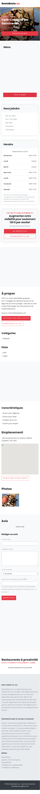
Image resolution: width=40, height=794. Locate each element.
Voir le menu (20, 94)
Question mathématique (11, 579)
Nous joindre (6, 762)
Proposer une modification (16, 318)
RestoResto (11, 3)
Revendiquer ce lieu (12, 323)
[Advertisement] (20, 267)
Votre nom (6, 539)
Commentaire (7, 549)
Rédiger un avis (20, 33)
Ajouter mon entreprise (11, 760)
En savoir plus (20, 231)
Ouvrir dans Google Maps (15, 478)
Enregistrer (9, 597)
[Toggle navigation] (37, 4)
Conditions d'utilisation (10, 767)
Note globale (7, 570)
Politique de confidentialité (12, 765)
